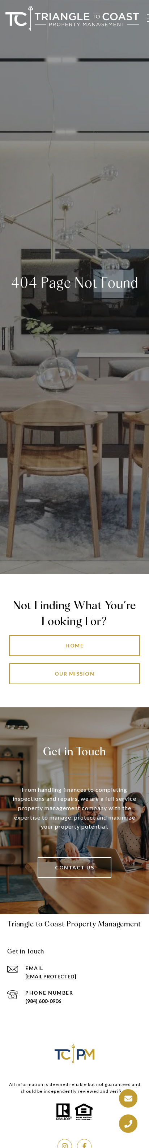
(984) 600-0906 (43, 1001)
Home (74, 645)
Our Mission (75, 674)
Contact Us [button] (74, 867)
